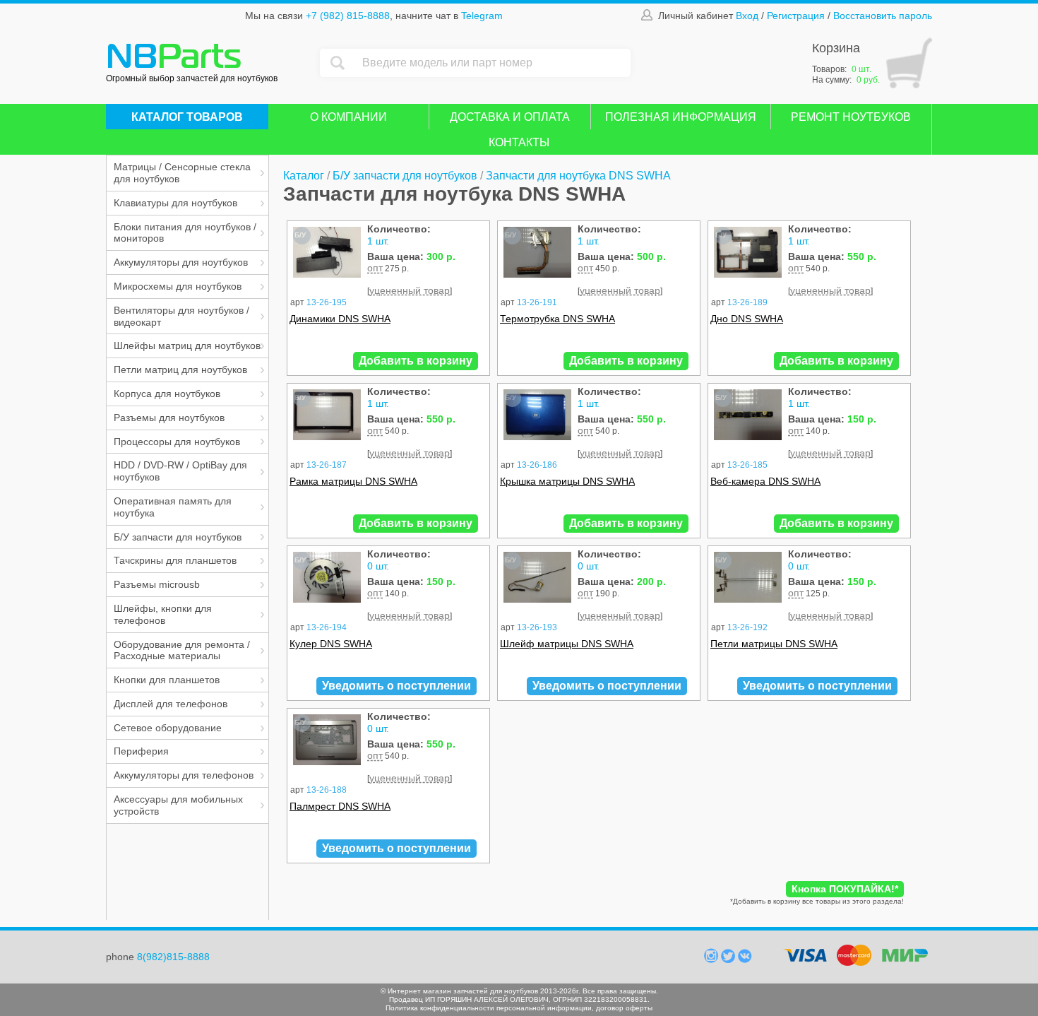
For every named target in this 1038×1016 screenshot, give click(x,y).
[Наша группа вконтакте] (745, 959)
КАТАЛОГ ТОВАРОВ (187, 117)
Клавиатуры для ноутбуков (175, 202)
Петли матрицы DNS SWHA (773, 643)
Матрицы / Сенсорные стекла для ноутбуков (182, 172)
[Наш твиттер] (729, 959)
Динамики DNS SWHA (340, 318)
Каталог (303, 176)
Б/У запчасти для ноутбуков (177, 537)
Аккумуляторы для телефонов (183, 775)
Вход (747, 15)
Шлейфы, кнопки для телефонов (163, 614)
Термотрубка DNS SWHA (557, 318)
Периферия (141, 751)
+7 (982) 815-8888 (348, 15)
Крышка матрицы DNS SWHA (567, 481)
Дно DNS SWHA (746, 318)
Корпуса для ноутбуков (167, 393)
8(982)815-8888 (173, 956)
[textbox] (493, 63)
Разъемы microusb (157, 584)
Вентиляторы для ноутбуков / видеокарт (181, 316)
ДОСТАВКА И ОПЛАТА (510, 117)
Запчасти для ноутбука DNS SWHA (578, 176)
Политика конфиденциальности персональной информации (489, 1008)
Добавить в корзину (415, 361)
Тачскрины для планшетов (175, 560)
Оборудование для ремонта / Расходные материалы (182, 650)
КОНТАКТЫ (519, 142)
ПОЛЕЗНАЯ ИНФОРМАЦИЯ (680, 117)
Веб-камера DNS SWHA (765, 481)
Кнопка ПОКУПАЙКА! (845, 888)
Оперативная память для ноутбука (173, 507)
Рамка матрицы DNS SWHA (353, 481)
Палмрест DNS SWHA (340, 806)
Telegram (482, 15)
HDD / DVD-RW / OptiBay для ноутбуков (180, 471)
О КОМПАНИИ (348, 117)
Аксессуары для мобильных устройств (178, 805)
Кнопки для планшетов (167, 679)
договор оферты (624, 1008)
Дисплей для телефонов (170, 703)
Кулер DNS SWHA (331, 643)
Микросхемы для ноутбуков (177, 286)
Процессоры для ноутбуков (177, 441)
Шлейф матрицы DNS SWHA (566, 643)
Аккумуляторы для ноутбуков (181, 262)
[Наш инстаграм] (712, 959)
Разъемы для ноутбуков (169, 417)
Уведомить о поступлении (396, 686)
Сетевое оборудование (168, 727)
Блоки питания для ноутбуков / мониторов (185, 232)
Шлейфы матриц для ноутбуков (187, 345)
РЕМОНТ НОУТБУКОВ (851, 117)
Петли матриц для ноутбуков (180, 369)
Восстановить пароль (882, 15)
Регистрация (796, 15)
